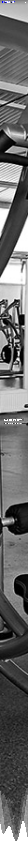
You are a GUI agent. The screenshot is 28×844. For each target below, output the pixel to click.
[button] (25, 2)
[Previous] (1, 422)
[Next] (27, 422)
